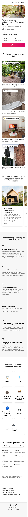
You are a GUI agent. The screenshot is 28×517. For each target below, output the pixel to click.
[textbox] (7, 40)
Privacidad (10, 509)
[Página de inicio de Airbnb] (3, 2)
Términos (16, 509)
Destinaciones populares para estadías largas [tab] (13, 446)
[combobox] (13, 35)
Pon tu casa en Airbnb (18, 2)
